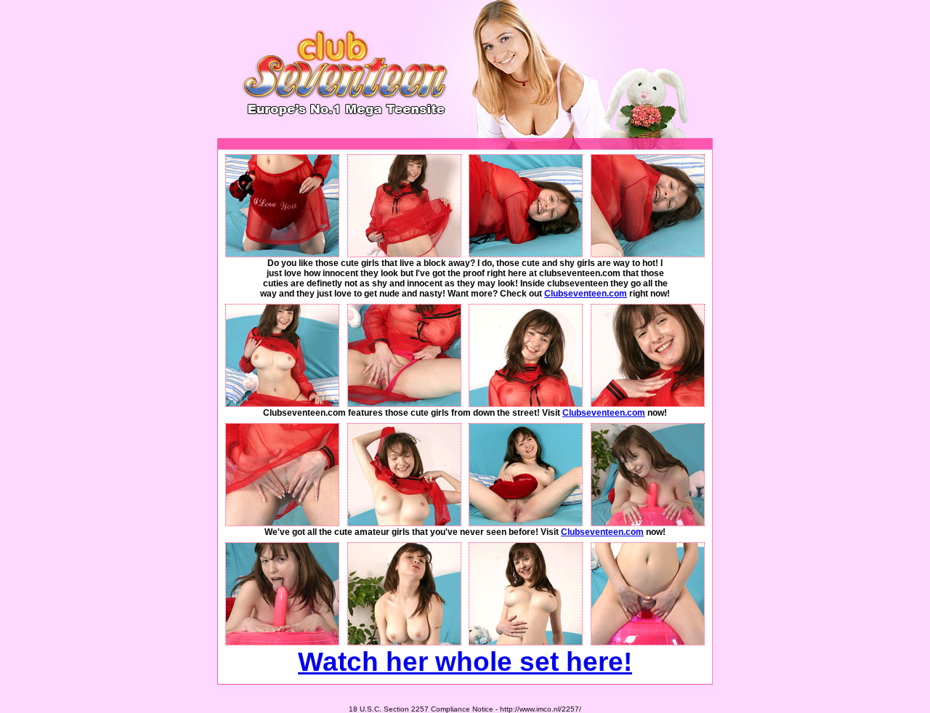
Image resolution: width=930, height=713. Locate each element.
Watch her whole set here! (465, 661)
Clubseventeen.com (585, 294)
